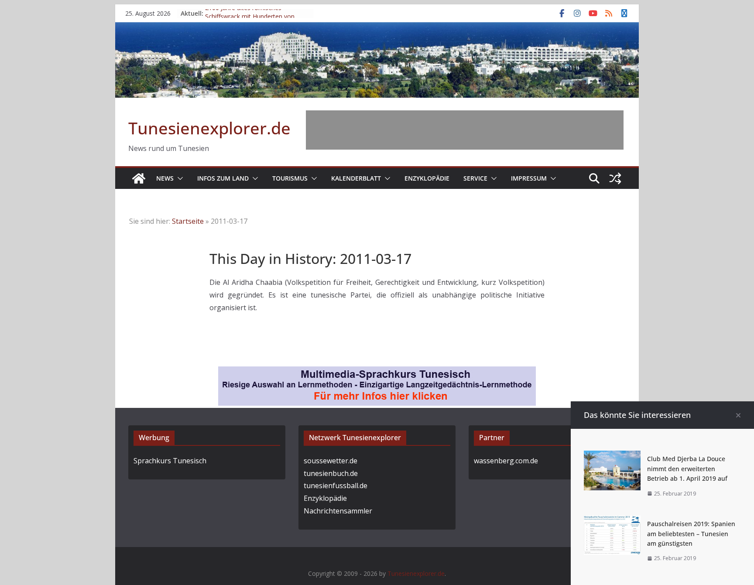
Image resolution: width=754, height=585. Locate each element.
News (165, 178)
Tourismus (290, 178)
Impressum (529, 178)
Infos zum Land (223, 178)
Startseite (188, 221)
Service (475, 178)
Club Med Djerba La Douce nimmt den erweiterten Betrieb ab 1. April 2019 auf (687, 468)
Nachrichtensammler (338, 511)
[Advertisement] (465, 130)
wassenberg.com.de (506, 460)
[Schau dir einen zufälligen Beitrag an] (615, 178)
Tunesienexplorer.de (209, 127)
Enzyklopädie (426, 178)
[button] (178, 178)
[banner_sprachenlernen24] (377, 372)
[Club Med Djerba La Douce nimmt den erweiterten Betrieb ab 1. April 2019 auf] (612, 457)
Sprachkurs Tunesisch (170, 460)
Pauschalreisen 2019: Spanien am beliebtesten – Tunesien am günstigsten (691, 533)
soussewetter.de (330, 460)
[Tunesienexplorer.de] (138, 178)
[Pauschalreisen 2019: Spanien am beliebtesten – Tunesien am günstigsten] (612, 522)
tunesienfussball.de (335, 485)
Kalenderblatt (356, 178)
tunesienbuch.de (331, 473)
